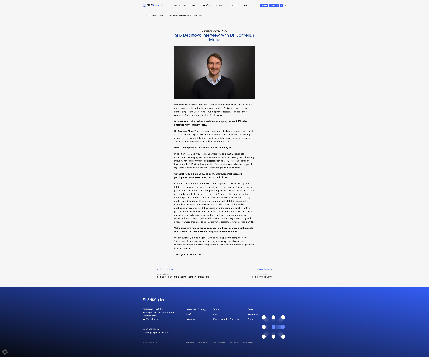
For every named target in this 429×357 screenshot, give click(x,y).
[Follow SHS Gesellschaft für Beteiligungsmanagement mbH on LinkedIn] (281, 5)
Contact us (274, 5)
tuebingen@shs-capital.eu (156, 332)
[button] (5, 352)
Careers (264, 5)
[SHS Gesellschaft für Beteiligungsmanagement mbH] (153, 5)
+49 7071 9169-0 (151, 329)
